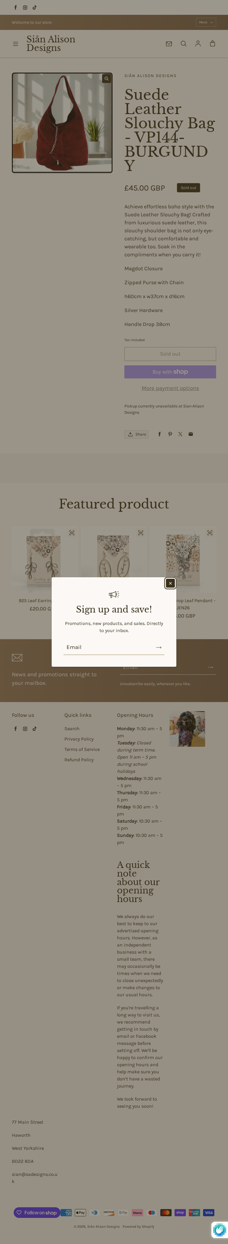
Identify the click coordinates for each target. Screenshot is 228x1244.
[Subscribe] (159, 647)
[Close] (170, 583)
